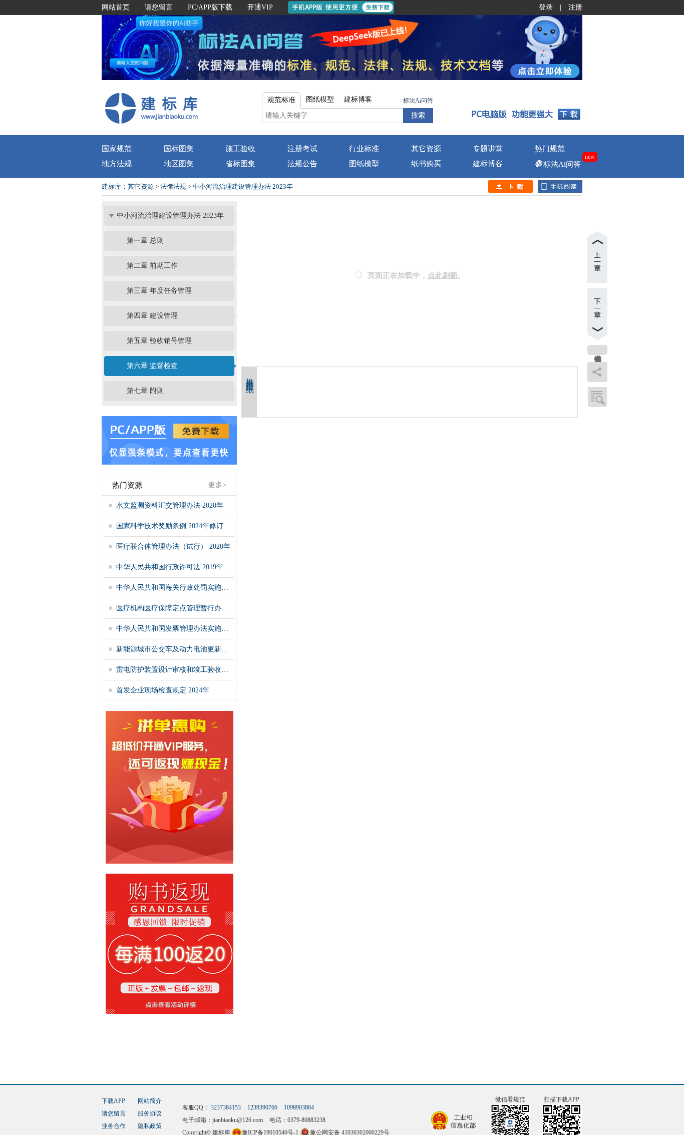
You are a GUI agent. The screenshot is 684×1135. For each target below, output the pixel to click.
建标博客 (488, 164)
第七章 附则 (145, 391)
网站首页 (116, 7)
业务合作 (114, 1125)
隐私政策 (150, 1125)
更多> (217, 485)
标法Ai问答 (418, 100)
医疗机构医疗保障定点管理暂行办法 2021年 (183, 608)
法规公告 (302, 164)
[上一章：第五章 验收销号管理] (597, 257)
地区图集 (179, 164)
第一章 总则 (145, 240)
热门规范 (550, 149)
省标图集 (240, 164)
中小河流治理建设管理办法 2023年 (243, 186)
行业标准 (364, 149)
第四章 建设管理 (152, 315)
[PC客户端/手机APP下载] (523, 107)
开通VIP (260, 7)
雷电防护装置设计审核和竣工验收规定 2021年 (187, 669)
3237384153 (226, 1107)
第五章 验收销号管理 (159, 340)
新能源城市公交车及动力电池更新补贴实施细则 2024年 (201, 649)
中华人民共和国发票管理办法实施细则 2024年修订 (194, 628)
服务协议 (150, 1113)
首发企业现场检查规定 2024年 (162, 690)
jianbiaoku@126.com (237, 1119)
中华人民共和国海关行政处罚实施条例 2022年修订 (194, 587)
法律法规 (173, 186)
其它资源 (426, 149)
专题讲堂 (488, 149)
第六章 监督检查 (152, 365)
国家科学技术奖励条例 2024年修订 (169, 526)
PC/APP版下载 (210, 7)
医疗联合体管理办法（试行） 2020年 (173, 546)
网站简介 (150, 1100)
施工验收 (240, 149)
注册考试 (302, 149)
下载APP (113, 1100)
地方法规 (117, 164)
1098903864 (299, 1107)
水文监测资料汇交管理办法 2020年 (169, 505)
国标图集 (179, 149)
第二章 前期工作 (152, 265)
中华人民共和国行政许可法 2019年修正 (176, 567)
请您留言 (159, 7)
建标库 (111, 186)
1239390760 (262, 1107)
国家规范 (117, 149)
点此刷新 (443, 275)
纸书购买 (426, 164)
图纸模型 (364, 164)
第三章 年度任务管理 (159, 290)
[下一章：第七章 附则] (597, 314)
